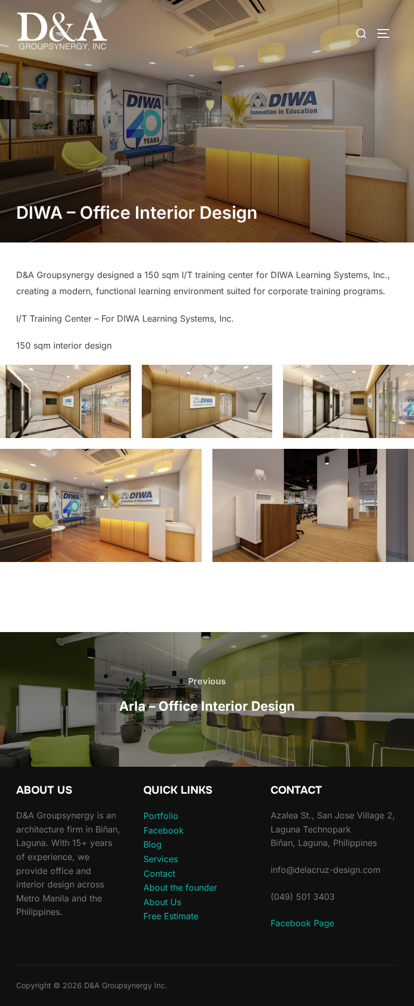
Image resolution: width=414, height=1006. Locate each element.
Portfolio (160, 815)
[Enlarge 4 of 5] (187, 462)
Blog (152, 844)
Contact (159, 873)
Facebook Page (302, 923)
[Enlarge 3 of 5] (400, 378)
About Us (162, 902)
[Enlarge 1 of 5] (117, 378)
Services (160, 859)
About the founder (180, 887)
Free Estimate (170, 916)
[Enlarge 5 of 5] (400, 462)
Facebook (163, 830)
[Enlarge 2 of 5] (258, 378)
